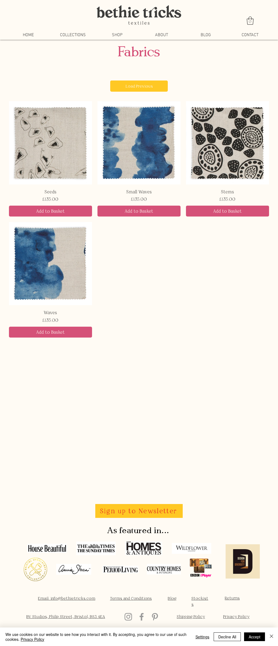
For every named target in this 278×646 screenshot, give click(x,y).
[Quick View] (50, 142)
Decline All (227, 636)
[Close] (271, 637)
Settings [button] (202, 636)
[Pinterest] (155, 617)
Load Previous (139, 86)
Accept (254, 636)
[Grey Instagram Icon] (128, 617)
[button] (250, 21)
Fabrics (139, 53)
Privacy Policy (32, 639)
